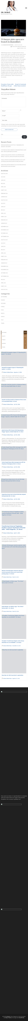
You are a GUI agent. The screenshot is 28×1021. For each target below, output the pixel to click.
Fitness (3, 306)
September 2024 (5, 236)
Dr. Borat (5, 12)
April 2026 (3, 186)
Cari (2, 134)
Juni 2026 (3, 180)
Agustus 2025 (4, 200)
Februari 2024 (4, 259)
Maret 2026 (4, 190)
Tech (2, 319)
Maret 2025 (4, 216)
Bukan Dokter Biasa (8, 44)
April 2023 (3, 282)
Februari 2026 (4, 193)
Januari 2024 (4, 263)
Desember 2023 (4, 266)
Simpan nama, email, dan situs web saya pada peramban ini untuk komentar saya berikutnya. (13, 125)
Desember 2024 (4, 226)
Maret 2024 (4, 256)
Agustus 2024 (4, 239)
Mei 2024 (3, 249)
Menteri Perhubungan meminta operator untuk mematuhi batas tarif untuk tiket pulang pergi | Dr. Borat (12, 572)
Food (25, 48)
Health (2, 313)
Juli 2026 (3, 176)
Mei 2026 (3, 183)
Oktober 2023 (4, 272)
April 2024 (3, 253)
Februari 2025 (4, 219)
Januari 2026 (4, 196)
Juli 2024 (3, 243)
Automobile (4, 296)
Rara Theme (9, 1017)
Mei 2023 (3, 279)
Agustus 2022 (4, 289)
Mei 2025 (3, 210)
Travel (2, 323)
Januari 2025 (4, 223)
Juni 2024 (3, 246)
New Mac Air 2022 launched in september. (12, 675)
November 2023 (4, 269)
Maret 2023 (4, 286)
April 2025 (3, 213)
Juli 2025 (3, 203)
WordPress (21, 1017)
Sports (3, 316)
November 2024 (4, 229)
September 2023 (5, 276)
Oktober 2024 (4, 233)
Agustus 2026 (4, 173)
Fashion (3, 300)
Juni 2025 (3, 206)
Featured (21, 48)
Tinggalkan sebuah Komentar (19, 46)
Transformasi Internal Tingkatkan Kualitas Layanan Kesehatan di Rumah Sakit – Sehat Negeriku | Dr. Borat (13, 527)
